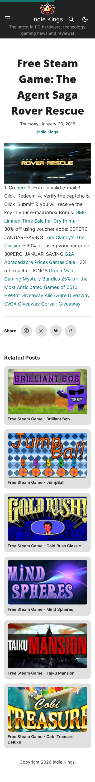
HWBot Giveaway (23, 295)
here (21, 187)
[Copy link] (71, 331)
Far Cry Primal (61, 221)
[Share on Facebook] (26, 331)
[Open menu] (10, 19)
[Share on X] (41, 331)
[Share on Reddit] (56, 331)
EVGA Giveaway (22, 304)
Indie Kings (47, 19)
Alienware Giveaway (67, 295)
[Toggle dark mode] (85, 19)
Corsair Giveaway (60, 304)
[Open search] (71, 19)
